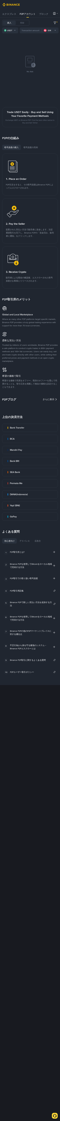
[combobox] (10, 30)
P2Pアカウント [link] (28, 13)
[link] (30, 428)
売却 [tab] (22, 22)
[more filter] (55, 22)
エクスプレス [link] (9, 13)
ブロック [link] (43, 13)
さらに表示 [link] (48, 399)
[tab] (9, 14)
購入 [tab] (9, 22)
